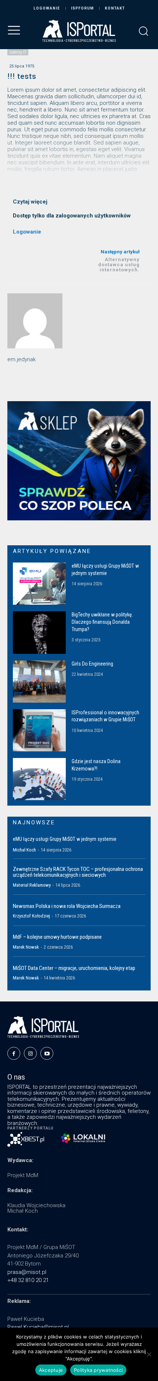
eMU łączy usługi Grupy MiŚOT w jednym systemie (64, 839)
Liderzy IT (18, 52)
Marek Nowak (26, 947)
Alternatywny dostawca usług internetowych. (119, 264)
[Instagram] (30, 1053)
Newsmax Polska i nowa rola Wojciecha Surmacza (67, 906)
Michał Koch (24, 850)
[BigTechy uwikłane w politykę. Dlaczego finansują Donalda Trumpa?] (39, 632)
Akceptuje (51, 1370)
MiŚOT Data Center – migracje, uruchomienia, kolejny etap (74, 968)
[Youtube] (46, 1053)
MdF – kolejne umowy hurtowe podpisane (57, 937)
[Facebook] (13, 1053)
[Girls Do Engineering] (39, 681)
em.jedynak (21, 359)
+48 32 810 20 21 (28, 1280)
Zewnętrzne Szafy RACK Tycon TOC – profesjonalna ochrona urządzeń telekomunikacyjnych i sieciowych (78, 872)
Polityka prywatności (98, 1370)
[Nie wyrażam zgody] (148, 1354)
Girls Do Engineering (92, 664)
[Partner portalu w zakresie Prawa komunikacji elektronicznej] (83, 1138)
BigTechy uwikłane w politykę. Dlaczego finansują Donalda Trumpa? (102, 622)
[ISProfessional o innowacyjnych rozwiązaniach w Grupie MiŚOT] (39, 730)
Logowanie (27, 231)
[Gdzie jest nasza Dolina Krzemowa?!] (39, 779)
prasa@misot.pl (26, 1272)
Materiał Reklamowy (32, 885)
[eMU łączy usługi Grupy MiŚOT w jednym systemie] (39, 584)
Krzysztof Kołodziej (31, 916)
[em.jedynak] (34, 320)
